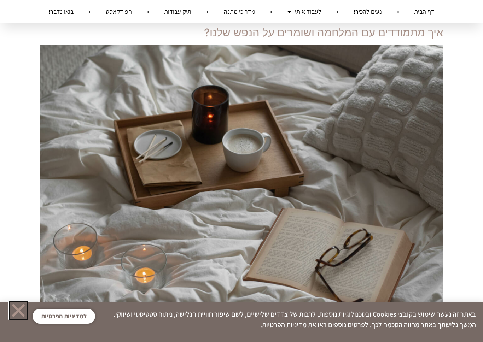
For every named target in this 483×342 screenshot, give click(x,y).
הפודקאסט (119, 11)
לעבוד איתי (308, 11)
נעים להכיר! (368, 11)
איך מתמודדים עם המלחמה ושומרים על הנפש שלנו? (323, 32)
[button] (18, 310)
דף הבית (424, 11)
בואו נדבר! (61, 11)
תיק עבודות (177, 11)
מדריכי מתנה (239, 11)
